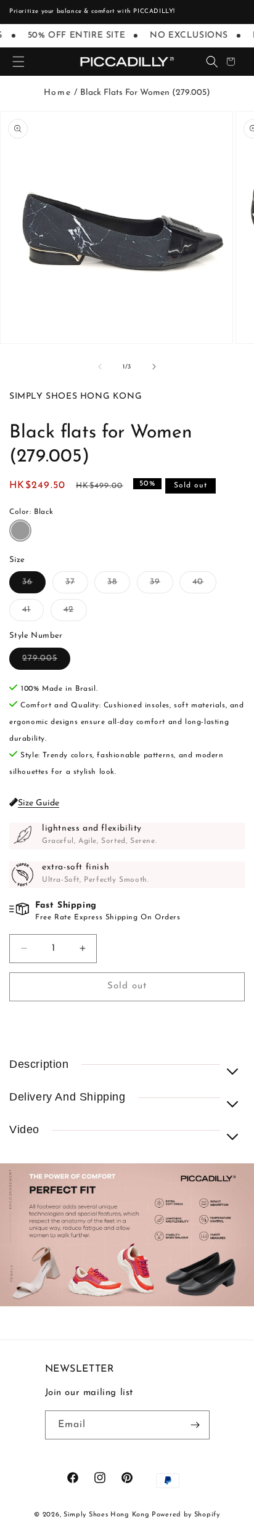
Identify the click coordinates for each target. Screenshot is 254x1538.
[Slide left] (99, 366)
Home (57, 92)
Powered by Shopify (186, 1515)
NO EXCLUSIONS (185, 35)
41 (33, 612)
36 (34, 585)
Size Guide (38, 803)
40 (204, 585)
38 (118, 585)
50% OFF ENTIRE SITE (72, 35)
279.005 (46, 661)
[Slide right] (154, 366)
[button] (18, 61)
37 (76, 585)
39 (161, 585)
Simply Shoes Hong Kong (106, 1515)
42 (75, 612)
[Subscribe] (195, 1424)
